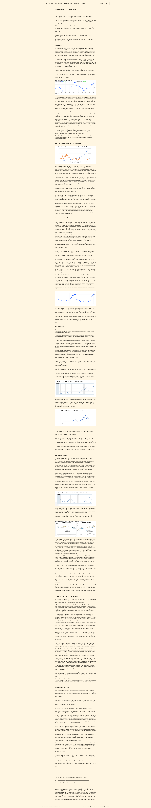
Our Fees (84, 806)
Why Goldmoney (58, 3)
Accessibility (102, 806)
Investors (83, 3)
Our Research (77, 3)
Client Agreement (90, 806)
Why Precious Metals (68, 3)
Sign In (107, 3)
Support (101, 3)
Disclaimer (107, 806)
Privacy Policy (96, 806)
